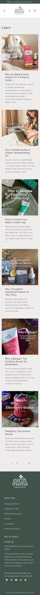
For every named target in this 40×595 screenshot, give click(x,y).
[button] (4, 10)
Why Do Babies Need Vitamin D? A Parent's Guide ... (17, 77)
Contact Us (9, 542)
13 (29, 463)
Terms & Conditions (12, 529)
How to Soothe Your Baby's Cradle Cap (16, 221)
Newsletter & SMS (11, 509)
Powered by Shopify (27, 592)
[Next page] (35, 463)
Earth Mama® (16, 592)
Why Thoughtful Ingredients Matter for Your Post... (17, 292)
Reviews (7, 519)
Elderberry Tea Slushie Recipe (17, 432)
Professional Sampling (13, 514)
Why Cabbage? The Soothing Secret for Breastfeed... (16, 361)
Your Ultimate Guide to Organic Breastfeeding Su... (17, 153)
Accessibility (9, 524)
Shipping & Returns (12, 504)
